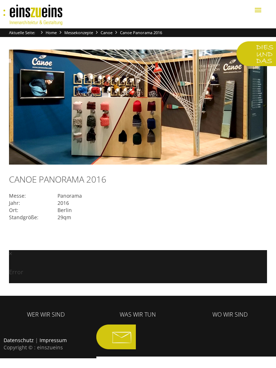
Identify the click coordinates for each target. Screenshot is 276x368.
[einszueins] (33, 14)
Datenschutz (19, 340)
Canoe (106, 32)
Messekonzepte (78, 32)
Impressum (53, 340)
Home (51, 32)
